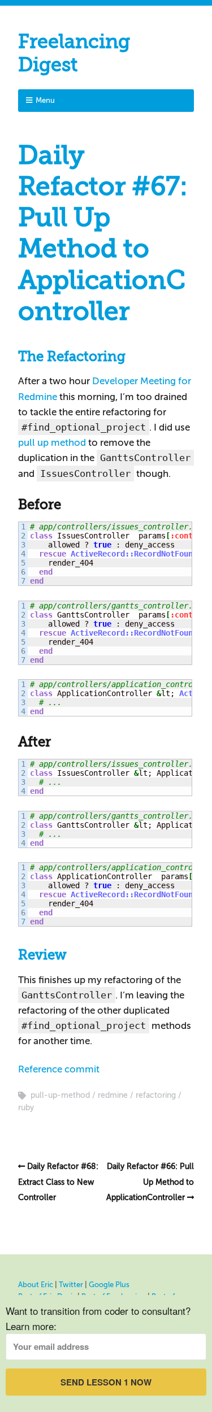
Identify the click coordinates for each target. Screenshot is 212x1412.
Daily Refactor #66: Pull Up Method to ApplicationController (150, 1181)
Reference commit (58, 1069)
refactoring (156, 1095)
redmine (113, 1095)
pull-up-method (60, 1095)
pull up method (52, 442)
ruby (26, 1107)
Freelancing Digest (74, 53)
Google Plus (109, 1284)
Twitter (71, 1284)
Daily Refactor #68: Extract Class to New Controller (58, 1181)
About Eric (35, 1284)
